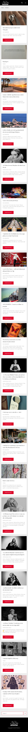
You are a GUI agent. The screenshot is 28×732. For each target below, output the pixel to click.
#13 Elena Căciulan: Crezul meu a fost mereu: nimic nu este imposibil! (14, 623)
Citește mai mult (8, 40)
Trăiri (4, 64)
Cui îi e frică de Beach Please (14, 199)
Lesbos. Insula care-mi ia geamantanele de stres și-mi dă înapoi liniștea (14, 130)
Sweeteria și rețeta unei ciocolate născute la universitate (14, 339)
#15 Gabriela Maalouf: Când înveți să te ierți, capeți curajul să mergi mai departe (14, 552)
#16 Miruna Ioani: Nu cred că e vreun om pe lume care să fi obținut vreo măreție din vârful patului (14, 515)
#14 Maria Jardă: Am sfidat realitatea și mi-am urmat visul (14, 588)
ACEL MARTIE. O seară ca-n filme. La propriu (14, 304)
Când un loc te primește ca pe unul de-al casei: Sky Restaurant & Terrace (14, 445)
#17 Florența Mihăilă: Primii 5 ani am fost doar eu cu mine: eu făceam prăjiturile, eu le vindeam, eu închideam (14, 376)
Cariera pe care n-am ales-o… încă (14, 411)
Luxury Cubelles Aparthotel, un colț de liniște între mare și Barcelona (14, 95)
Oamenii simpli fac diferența (14, 657)
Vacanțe (4, 99)
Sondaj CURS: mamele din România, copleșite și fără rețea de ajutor (14, 691)
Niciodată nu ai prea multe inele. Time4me (14, 27)
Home (2, 7)
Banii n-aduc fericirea (14, 479)
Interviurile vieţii (7, 169)
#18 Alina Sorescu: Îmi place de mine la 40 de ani (14, 165)
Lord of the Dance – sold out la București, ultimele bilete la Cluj (14, 269)
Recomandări (6, 32)
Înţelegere (14, 60)
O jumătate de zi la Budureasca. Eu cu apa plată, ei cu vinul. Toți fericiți (14, 234)
